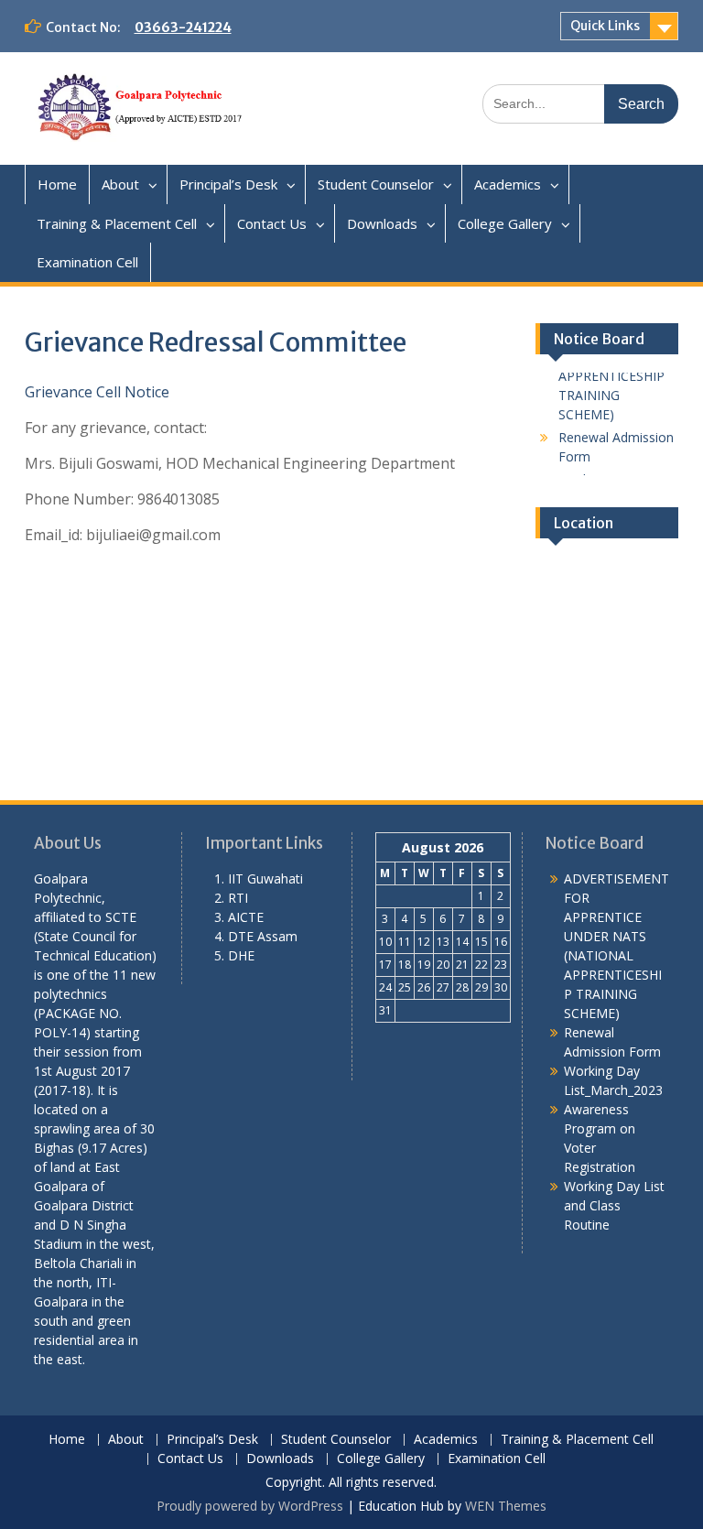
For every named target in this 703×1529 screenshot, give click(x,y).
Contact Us (272, 223)
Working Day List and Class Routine (614, 1205)
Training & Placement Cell (117, 223)
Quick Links (605, 25)
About (120, 184)
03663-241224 (183, 27)
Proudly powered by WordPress (250, 1505)
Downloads (382, 223)
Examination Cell (87, 262)
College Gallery (505, 223)
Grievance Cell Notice (97, 392)
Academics (507, 184)
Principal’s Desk (228, 184)
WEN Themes (505, 1505)
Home (57, 184)
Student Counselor (376, 184)
